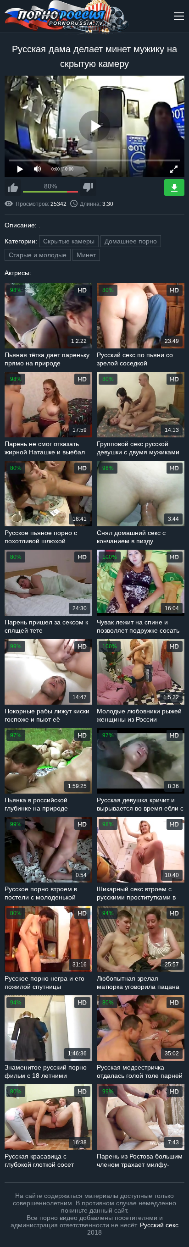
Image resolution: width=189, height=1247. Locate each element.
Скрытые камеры (68, 241)
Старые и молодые (38, 255)
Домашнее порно (131, 241)
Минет (86, 255)
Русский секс (159, 1225)
